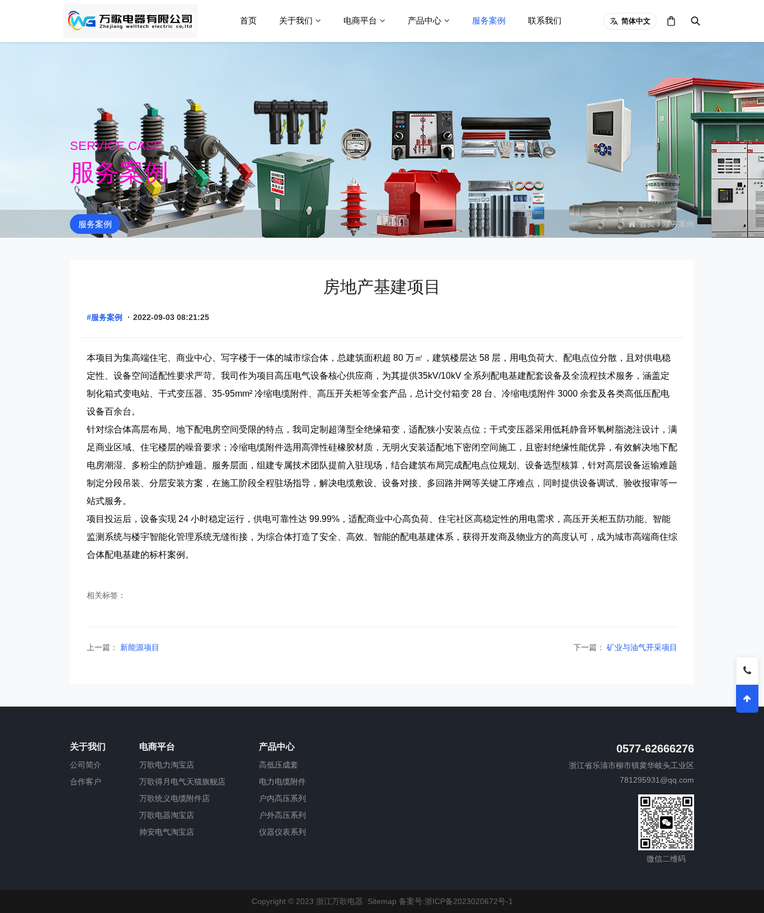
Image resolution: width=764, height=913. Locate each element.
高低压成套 (278, 764)
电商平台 (360, 20)
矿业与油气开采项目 (641, 647)
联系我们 (545, 20)
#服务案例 (104, 317)
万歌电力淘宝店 (166, 764)
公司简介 (85, 764)
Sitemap (382, 901)
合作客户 (85, 781)
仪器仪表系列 (282, 831)
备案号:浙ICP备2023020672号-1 (456, 901)
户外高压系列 (282, 815)
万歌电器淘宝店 (166, 815)
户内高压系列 (282, 798)
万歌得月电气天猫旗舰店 (182, 781)
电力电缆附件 (282, 781)
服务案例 (489, 20)
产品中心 (424, 20)
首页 (248, 20)
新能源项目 (138, 647)
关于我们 (296, 20)
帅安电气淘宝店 (166, 831)
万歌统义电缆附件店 (174, 798)
